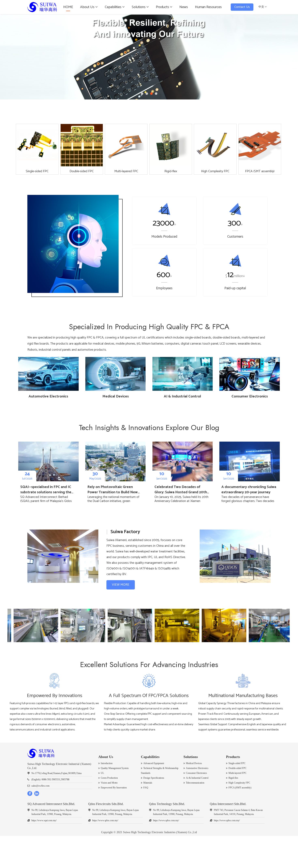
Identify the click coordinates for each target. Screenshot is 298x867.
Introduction (107, 763)
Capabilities (113, 7)
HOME (68, 7)
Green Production (109, 777)
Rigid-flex (233, 777)
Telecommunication (195, 782)
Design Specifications (153, 777)
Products (163, 7)
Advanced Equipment (153, 763)
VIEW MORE (120, 584)
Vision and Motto (109, 782)
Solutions (139, 7)
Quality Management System (115, 768)
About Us (87, 7)
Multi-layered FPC (237, 773)
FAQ (145, 787)
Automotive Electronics (197, 768)
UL (102, 773)
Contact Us (242, 7)
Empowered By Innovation (114, 787)
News (183, 7)
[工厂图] (69, 625)
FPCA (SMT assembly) (239, 787)
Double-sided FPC (237, 768)
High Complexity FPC (239, 782)
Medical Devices (194, 763)
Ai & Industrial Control (197, 777)
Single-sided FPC (236, 763)
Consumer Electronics (196, 773)
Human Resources (208, 7)
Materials (147, 782)
